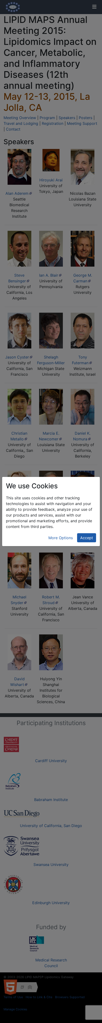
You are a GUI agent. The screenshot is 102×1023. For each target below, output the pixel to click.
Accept (86, 537)
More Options (60, 537)
